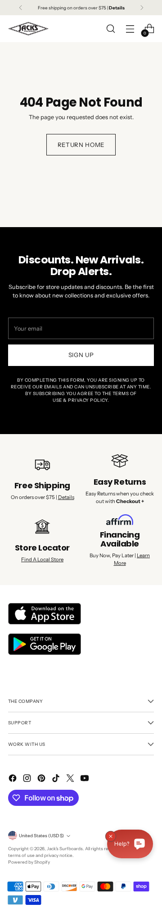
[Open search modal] (110, 29)
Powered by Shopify (29, 862)
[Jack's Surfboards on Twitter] (71, 779)
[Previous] (21, 7)
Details (66, 497)
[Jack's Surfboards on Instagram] (27, 779)
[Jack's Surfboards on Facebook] (13, 779)
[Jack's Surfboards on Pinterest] (42, 779)
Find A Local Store (42, 559)
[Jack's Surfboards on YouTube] (85, 779)
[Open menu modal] (130, 29)
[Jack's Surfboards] (28, 28)
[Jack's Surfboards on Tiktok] (56, 779)
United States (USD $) (41, 835)
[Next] (142, 7)
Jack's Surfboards (65, 848)
